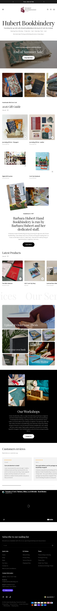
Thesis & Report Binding (44, 555)
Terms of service (14, 604)
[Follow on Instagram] (7, 597)
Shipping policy (14, 605)
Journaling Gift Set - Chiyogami (10, 142)
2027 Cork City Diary (30, 283)
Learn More (28, 244)
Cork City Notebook (34, 176)
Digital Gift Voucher (7, 176)
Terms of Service (27, 560)
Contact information (23, 604)
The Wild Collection (7, 283)
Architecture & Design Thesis (45, 566)
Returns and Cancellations (9, 568)
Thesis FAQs (41, 560)
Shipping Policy (27, 563)
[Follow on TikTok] (10, 597)
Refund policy (7, 605)
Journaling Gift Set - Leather (36, 142)
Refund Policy (26, 555)
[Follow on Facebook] (3, 597)
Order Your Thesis (43, 563)
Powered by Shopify (21, 602)
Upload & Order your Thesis (28, 1)
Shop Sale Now (28, 58)
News (3, 560)
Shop (3, 557)
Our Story (4, 563)
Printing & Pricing (42, 557)
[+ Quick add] (25, 137)
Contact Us (28, 436)
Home (3, 555)
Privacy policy (5, 604)
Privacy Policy (26, 557)
